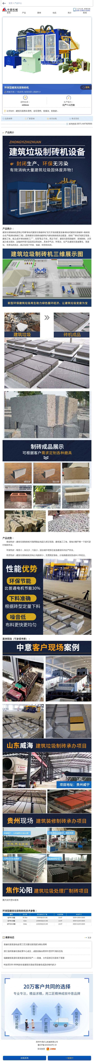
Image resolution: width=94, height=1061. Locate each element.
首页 (10, 3)
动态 (54, 13)
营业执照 (41, 1049)
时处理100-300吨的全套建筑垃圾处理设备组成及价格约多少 (30, 965)
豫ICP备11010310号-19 (47, 1045)
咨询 (87, 87)
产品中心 (18, 3)
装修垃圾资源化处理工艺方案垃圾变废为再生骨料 (25, 944)
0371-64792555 (84, 124)
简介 (69, 13)
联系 (85, 13)
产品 (24, 13)
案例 (39, 13)
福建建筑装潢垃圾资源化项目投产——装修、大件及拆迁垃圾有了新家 (34, 958)
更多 (89, 938)
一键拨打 (69, 1058)
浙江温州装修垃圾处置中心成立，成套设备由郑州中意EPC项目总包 (33, 951)
